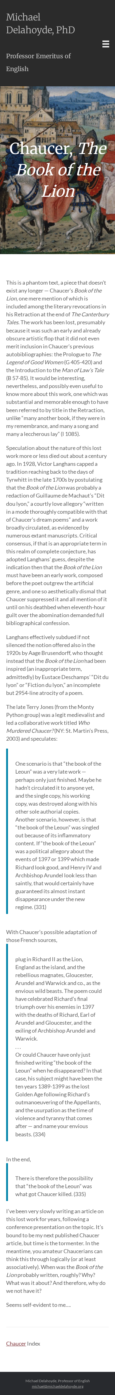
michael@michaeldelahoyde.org (57, 1386)
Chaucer (16, 1343)
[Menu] (105, 44)
